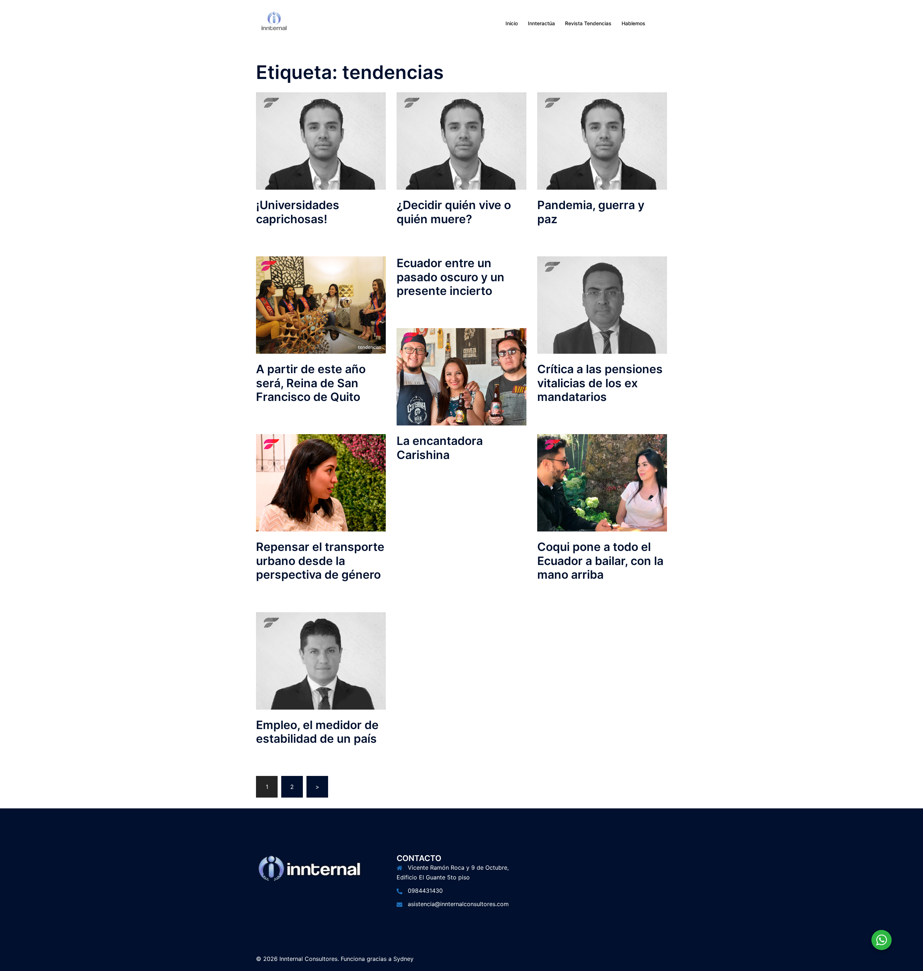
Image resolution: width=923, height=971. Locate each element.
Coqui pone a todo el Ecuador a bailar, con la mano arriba (600, 561)
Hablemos (633, 23)
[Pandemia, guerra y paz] (602, 140)
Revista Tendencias (588, 23)
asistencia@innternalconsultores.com (458, 904)
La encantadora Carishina (440, 448)
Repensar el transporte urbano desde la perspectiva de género (320, 561)
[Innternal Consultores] (274, 22)
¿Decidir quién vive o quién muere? (454, 212)
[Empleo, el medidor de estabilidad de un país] (321, 660)
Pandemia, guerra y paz (590, 212)
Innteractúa (541, 23)
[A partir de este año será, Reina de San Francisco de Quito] (321, 304)
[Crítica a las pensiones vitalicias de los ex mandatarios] (602, 304)
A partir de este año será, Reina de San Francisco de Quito (311, 383)
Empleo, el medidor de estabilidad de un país (317, 732)
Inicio (511, 23)
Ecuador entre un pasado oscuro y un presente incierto (450, 277)
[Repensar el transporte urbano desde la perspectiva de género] (321, 482)
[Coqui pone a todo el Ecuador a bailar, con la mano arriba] (602, 482)
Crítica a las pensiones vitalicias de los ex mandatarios (600, 383)
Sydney (403, 958)
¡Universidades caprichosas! (297, 212)
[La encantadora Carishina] (461, 376)
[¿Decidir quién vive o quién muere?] (461, 140)
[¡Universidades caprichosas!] (321, 140)
